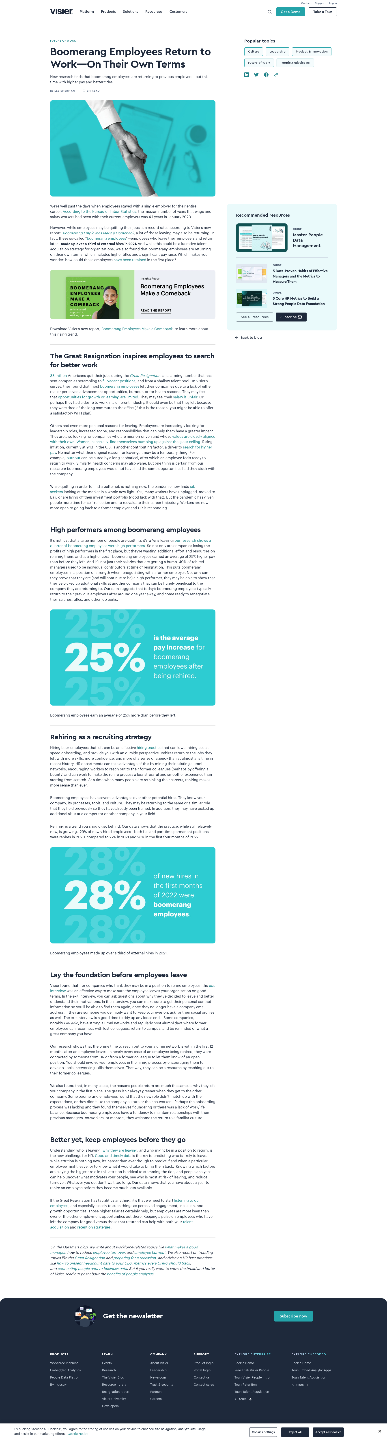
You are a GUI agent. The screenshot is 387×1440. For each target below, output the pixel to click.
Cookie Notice (78, 1434)
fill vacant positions (119, 381)
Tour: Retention (245, 1384)
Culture (253, 51)
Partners (156, 1391)
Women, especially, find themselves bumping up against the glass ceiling (138, 442)
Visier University (114, 1399)
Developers (110, 1406)
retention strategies (94, 1227)
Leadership (277, 51)
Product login (203, 1363)
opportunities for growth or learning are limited (98, 397)
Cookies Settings (263, 1432)
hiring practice (149, 748)
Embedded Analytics (65, 1370)
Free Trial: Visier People (251, 1370)
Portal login (202, 1370)
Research (109, 1370)
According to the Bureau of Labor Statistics (99, 212)
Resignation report (115, 1391)
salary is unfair (185, 397)
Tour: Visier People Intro (251, 1377)
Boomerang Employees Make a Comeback (137, 329)
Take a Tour (322, 12)
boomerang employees (106, 238)
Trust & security (161, 1384)
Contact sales (204, 1384)
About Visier (159, 1363)
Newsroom (158, 1377)
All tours (240, 1399)
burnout (73, 458)
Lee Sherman (64, 90)
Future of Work (259, 62)
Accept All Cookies (328, 1432)
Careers (156, 1399)
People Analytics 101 (295, 62)
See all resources (255, 317)
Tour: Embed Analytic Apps (311, 1370)
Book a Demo (244, 1363)
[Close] (380, 1431)
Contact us (202, 1377)
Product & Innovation (312, 51)
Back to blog (251, 337)
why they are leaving (120, 1150)
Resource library (114, 1384)
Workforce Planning (64, 1363)
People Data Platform (66, 1377)
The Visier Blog (113, 1377)
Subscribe (288, 317)
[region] (193, 1431)
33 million (58, 376)
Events (107, 1363)
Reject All (295, 1432)
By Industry (58, 1384)
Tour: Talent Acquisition (251, 1391)
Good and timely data (113, 1156)
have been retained (130, 260)
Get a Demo (291, 12)
